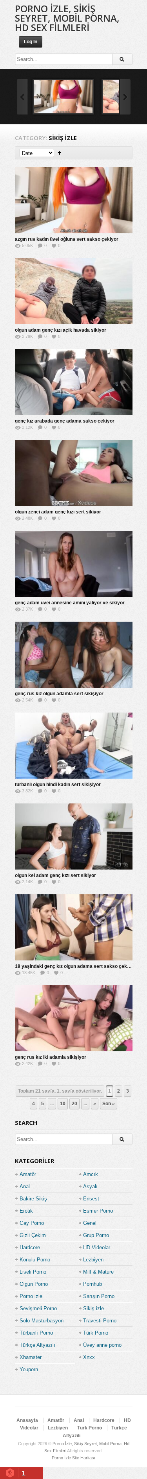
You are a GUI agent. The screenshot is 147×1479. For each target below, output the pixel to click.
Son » (108, 1103)
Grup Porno (96, 1235)
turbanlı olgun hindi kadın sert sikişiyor (58, 784)
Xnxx (89, 1357)
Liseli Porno (33, 1272)
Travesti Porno (99, 1321)
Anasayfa (27, 1420)
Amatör (28, 1174)
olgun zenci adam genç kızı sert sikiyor (58, 512)
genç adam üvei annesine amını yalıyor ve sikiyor (70, 603)
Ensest (91, 1199)
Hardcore (30, 1247)
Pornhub (92, 1284)
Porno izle (31, 1296)
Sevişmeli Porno (38, 1308)
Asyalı (90, 1186)
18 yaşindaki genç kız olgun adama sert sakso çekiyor (75, 966)
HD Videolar (96, 1247)
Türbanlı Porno (36, 1333)
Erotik (26, 1211)
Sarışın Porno (98, 1296)
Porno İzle (61, 1457)
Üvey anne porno (102, 1345)
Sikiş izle (93, 1308)
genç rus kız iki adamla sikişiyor (50, 1057)
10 (62, 1103)
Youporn (29, 1369)
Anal (25, 1186)
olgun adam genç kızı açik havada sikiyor (60, 330)
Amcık (90, 1174)
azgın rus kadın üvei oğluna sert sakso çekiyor (66, 239)
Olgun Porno (34, 1284)
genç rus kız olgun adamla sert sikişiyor (59, 693)
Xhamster (31, 1357)
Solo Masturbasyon (42, 1321)
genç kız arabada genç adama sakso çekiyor (64, 421)
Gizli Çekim (33, 1235)
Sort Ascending (59, 153)
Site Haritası (83, 1457)
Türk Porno (95, 1333)
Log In (30, 41)
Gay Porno (32, 1223)
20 (74, 1103)
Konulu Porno (35, 1260)
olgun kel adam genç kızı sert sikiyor (55, 875)
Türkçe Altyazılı (37, 1345)
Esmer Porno (98, 1211)
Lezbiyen (93, 1260)
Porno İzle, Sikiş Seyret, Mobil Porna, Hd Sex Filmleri (67, 18)
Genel (89, 1223)
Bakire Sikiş (33, 1199)
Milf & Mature (98, 1272)
